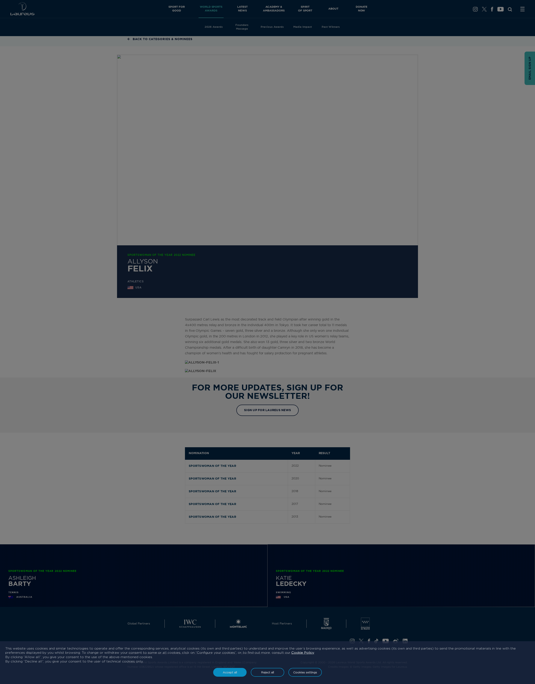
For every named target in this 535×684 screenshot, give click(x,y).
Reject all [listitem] (267, 672)
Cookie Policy (302, 652)
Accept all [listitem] (230, 672)
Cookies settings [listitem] (305, 672)
